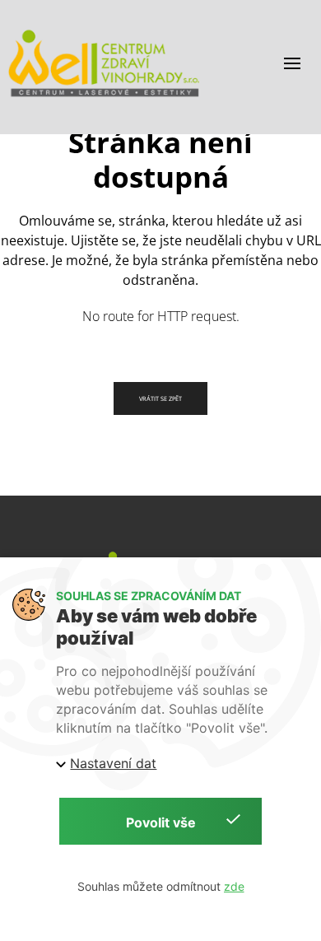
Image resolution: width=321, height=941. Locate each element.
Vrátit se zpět (160, 398)
